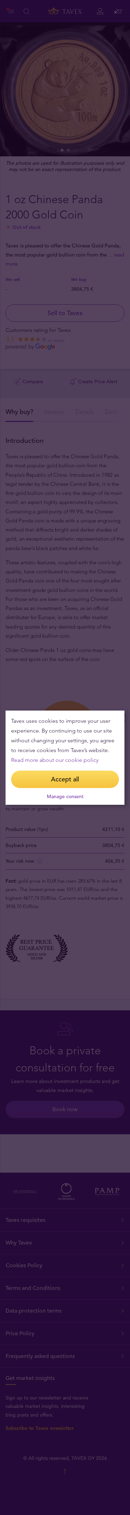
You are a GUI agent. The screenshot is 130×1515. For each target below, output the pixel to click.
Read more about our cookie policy (54, 760)
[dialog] (65, 758)
